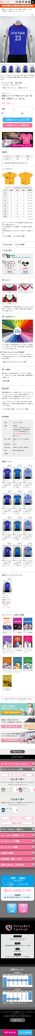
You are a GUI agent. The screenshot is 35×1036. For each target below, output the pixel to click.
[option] (17, 39)
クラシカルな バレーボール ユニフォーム (9, 789)
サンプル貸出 (24, 1032)
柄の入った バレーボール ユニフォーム (27, 789)
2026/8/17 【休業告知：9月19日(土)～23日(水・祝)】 (17, 5)
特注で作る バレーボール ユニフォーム (9, 810)
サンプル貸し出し (18, 236)
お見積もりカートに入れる (16, 120)
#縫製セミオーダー (22, 87)
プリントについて (6, 82)
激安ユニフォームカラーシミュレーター (14, 362)
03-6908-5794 (21, 434)
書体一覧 (17, 82)
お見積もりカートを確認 (16, 125)
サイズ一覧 (6, 236)
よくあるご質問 (18, 244)
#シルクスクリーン (15, 85)
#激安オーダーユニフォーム (9, 87)
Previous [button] (4, 39)
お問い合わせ (6, 244)
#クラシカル (6, 85)
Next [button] (31, 39)
